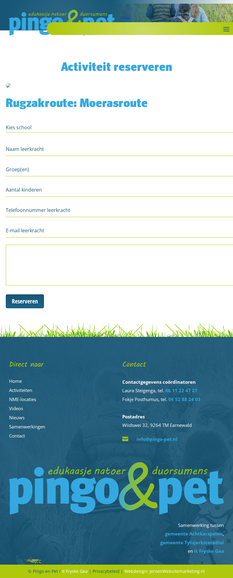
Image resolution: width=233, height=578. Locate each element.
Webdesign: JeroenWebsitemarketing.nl (164, 571)
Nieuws (17, 417)
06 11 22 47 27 (181, 390)
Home (15, 381)
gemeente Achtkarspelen (194, 534)
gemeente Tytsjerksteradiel (192, 542)
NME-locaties (22, 399)
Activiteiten (20, 390)
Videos (16, 408)
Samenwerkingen (27, 427)
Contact (17, 436)
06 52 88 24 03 (184, 399)
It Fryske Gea (209, 551)
